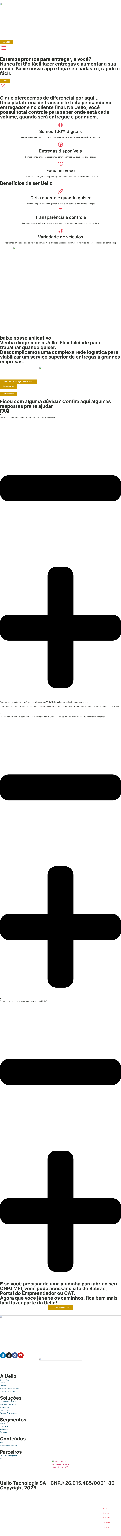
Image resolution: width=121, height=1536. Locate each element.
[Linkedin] (3, 1355)
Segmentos (106, 1518)
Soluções (106, 1513)
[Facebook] (15, 1355)
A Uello (105, 1508)
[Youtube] (21, 1355)
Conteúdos (106, 1522)
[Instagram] (9, 1355)
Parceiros (106, 1527)
